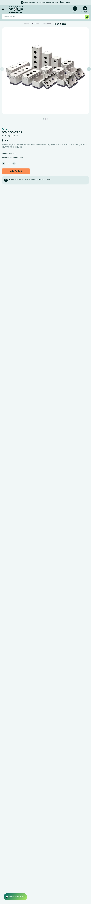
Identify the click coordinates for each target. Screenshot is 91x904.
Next (89, 69)
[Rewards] (15, 896)
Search (87, 17)
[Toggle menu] (4, 9)
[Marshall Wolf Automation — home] (16, 9)
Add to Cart (16, 171)
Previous (2, 69)
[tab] (43, 119)
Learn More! (65, 2)
